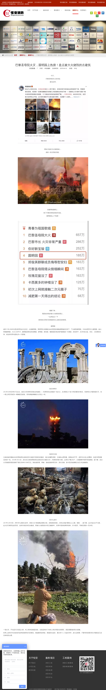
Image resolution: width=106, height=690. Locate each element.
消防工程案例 (68, 663)
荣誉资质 (32, 670)
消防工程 (49, 663)
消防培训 (49, 674)
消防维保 (49, 666)
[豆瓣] (97, 15)
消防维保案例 (68, 666)
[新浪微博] (99, 13)
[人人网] (103, 13)
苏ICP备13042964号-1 (61, 689)
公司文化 (32, 666)
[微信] (91, 13)
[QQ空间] (95, 13)
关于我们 (32, 663)
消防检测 (49, 670)
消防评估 (49, 677)
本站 (75, 68)
